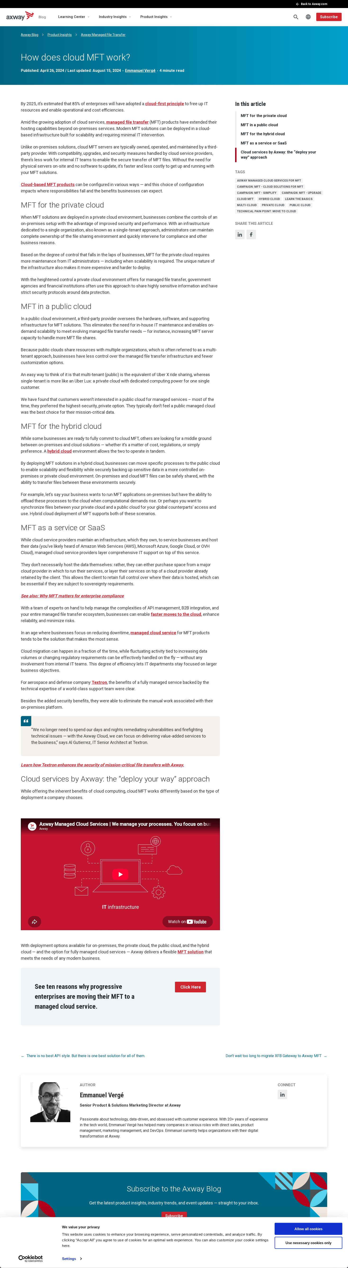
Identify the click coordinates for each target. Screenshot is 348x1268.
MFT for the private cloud (264, 115)
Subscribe (329, 17)
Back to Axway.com (314, 4)
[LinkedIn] (240, 234)
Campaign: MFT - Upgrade (301, 193)
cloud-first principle (164, 103)
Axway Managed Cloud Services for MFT (269, 180)
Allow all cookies (308, 1229)
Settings (69, 1259)
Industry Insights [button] (113, 17)
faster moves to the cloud (176, 614)
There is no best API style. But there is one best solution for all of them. (86, 1056)
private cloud (273, 205)
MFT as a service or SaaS (264, 143)
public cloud (300, 205)
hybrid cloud (269, 199)
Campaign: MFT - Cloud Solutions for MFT (270, 186)
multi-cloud (247, 205)
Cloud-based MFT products (48, 184)
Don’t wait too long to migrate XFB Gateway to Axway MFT (273, 1056)
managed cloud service (153, 632)
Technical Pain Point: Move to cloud (266, 211)
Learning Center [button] (71, 17)
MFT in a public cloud (259, 125)
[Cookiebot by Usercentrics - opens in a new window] (30, 1258)
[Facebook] (251, 234)
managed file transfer (127, 122)
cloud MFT (245, 199)
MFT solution (191, 951)
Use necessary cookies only (308, 1243)
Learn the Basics (298, 199)
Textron (99, 682)
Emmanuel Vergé (140, 70)
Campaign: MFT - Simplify (257, 193)
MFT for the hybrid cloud (263, 134)
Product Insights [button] (154, 17)
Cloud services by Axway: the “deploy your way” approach (278, 155)
